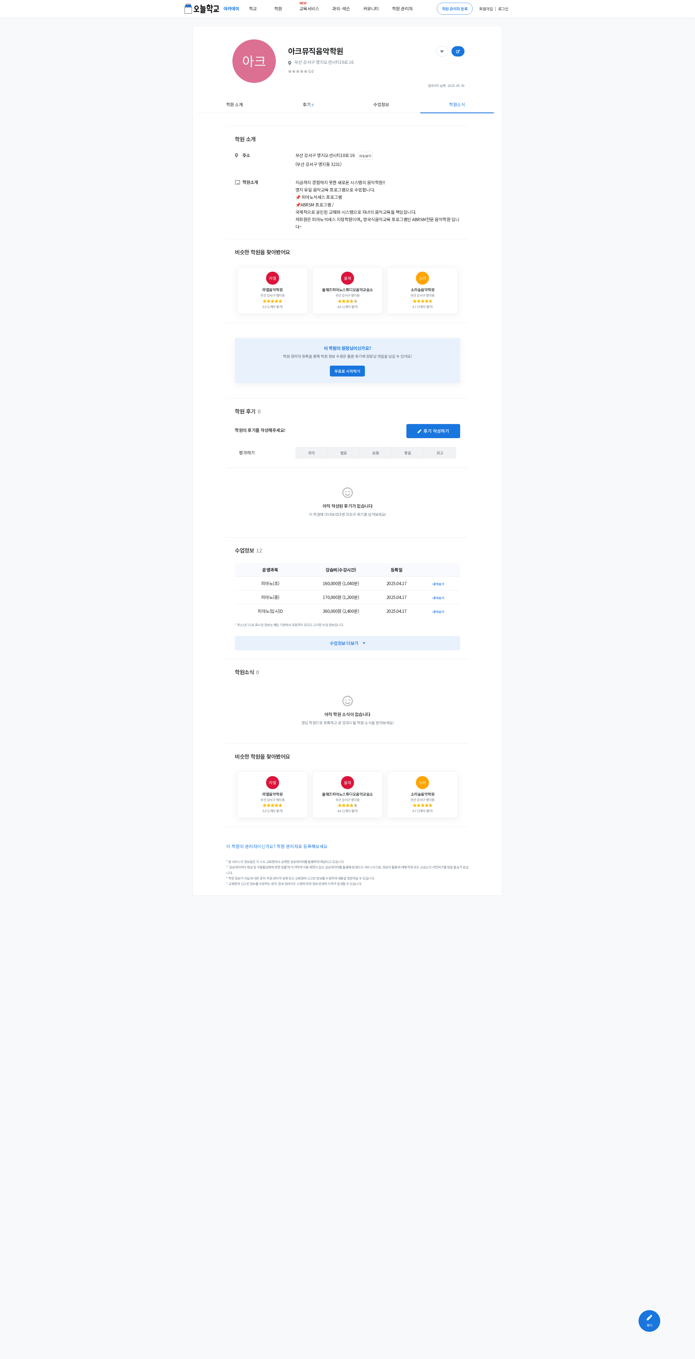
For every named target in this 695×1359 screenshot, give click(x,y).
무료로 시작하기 (347, 371)
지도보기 (365, 155)
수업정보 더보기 (344, 643)
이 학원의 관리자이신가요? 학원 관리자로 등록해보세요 (277, 846)
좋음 (407, 453)
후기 (308, 104)
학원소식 (457, 104)
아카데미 (231, 8)
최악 (311, 453)
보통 (375, 453)
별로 (343, 453)
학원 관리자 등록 (455, 8)
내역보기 (438, 584)
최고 (440, 453)
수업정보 (381, 104)
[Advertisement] (624, 199)
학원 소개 (234, 104)
